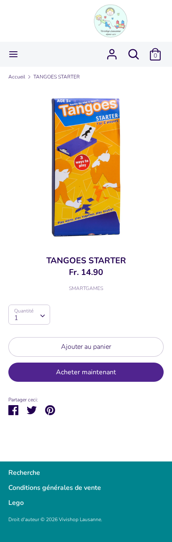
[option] (86, 164)
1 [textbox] (16, 318)
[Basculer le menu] (13, 54)
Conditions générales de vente (54, 487)
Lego (16, 502)
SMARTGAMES (86, 288)
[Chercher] (133, 50)
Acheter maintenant (86, 372)
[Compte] (112, 50)
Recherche (24, 472)
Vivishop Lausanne (80, 519)
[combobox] (29, 315)
